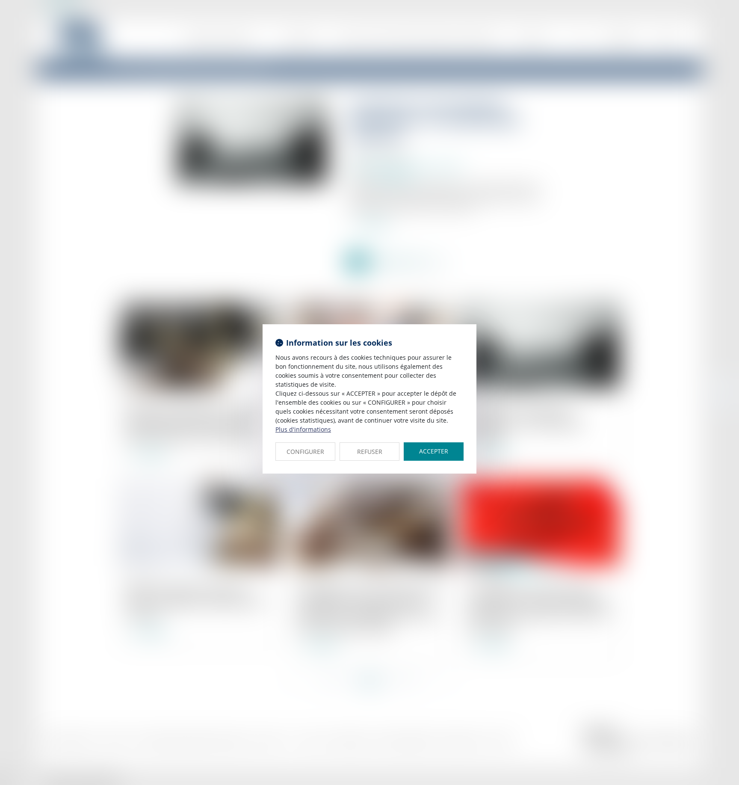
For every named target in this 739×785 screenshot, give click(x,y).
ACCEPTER (433, 451)
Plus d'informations (303, 429)
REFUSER (369, 451)
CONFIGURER (305, 451)
